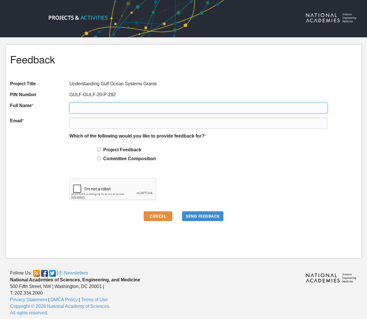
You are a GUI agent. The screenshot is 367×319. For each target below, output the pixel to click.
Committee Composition (128, 158)
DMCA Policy (64, 299)
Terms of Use (94, 299)
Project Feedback (121, 149)
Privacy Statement (28, 299)
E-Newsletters (73, 273)
